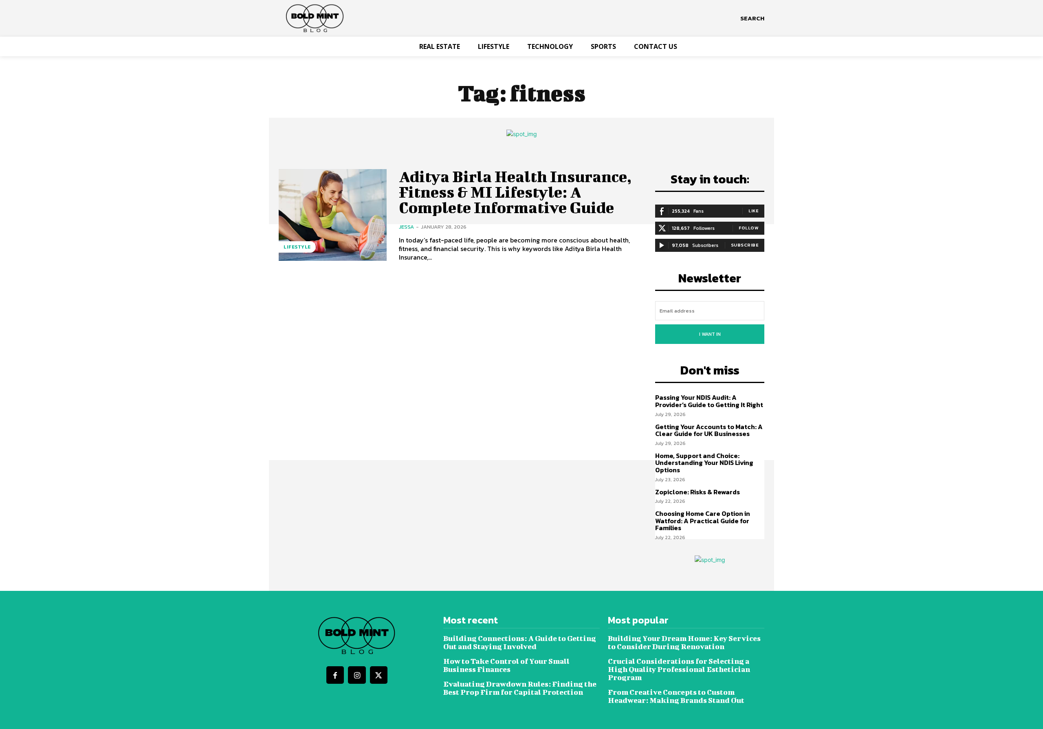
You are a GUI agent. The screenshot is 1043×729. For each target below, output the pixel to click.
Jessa (406, 227)
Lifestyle (297, 247)
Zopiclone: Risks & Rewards (697, 492)
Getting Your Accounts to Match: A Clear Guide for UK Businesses (709, 430)
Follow (749, 228)
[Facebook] (335, 675)
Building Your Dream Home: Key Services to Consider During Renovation (684, 642)
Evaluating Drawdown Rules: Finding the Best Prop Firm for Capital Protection (519, 688)
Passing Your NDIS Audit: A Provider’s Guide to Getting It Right (709, 401)
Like (753, 210)
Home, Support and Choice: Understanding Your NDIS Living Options (704, 463)
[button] (752, 18)
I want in (710, 334)
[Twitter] (378, 675)
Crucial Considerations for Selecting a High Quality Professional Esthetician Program (679, 669)
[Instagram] (356, 675)
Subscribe (745, 245)
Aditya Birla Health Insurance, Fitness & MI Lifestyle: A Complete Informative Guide (515, 191)
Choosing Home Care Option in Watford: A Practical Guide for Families (702, 521)
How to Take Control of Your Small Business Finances (506, 665)
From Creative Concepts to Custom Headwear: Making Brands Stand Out (676, 696)
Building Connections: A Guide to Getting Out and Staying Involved (519, 642)
